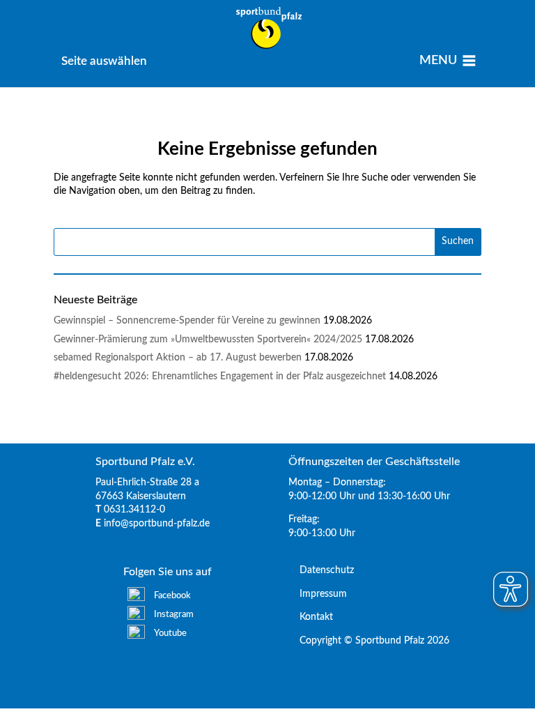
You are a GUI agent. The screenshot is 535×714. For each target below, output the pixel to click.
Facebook (172, 595)
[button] (104, 61)
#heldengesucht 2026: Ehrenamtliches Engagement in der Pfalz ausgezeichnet (220, 376)
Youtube (170, 633)
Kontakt (310, 617)
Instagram (174, 614)
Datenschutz (321, 570)
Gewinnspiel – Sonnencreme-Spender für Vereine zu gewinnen (187, 321)
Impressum (317, 594)
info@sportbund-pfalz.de (157, 524)
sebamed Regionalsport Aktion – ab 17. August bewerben (178, 358)
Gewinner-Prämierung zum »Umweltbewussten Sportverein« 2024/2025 (208, 339)
